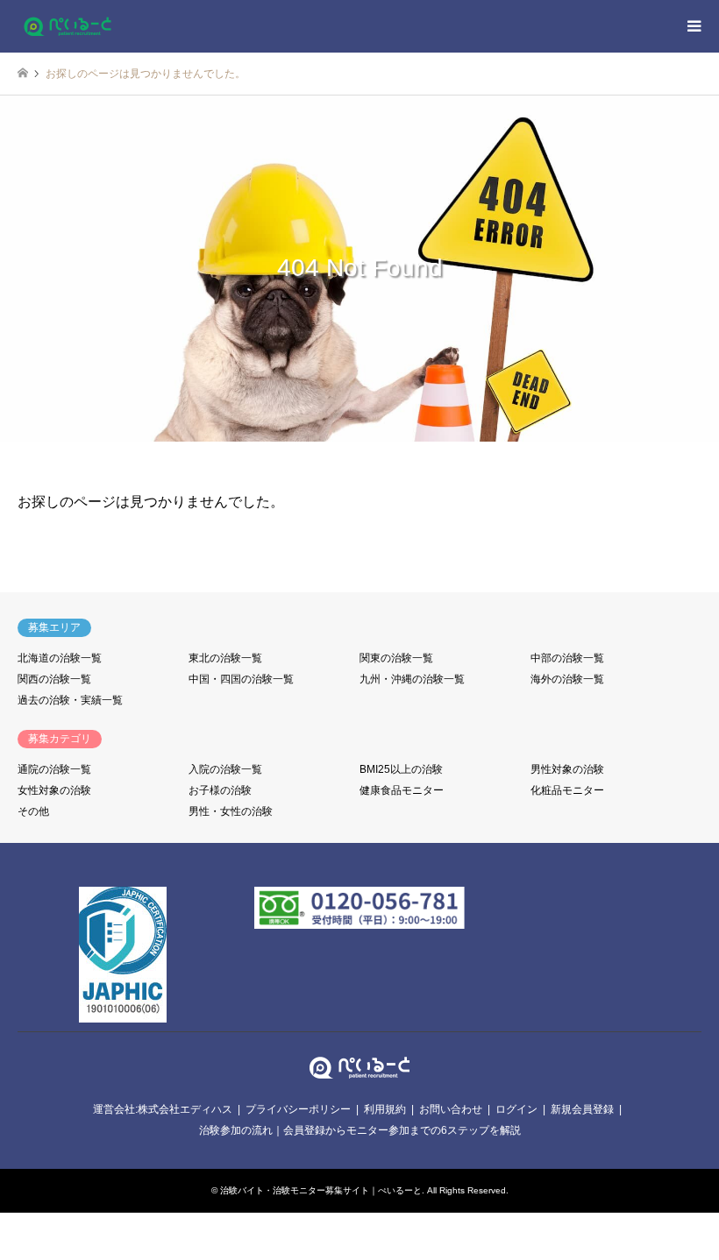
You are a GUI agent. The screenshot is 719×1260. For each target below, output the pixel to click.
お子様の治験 (220, 790)
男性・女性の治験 (231, 811)
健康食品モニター (402, 790)
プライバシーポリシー (298, 1109)
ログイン (516, 1109)
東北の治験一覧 (225, 658)
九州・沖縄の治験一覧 (412, 679)
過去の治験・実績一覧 (70, 700)
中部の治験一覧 (567, 658)
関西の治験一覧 (54, 679)
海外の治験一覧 (567, 679)
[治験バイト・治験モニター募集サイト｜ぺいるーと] (67, 26)
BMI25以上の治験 (401, 769)
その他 (33, 811)
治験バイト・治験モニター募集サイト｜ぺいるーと (321, 1190)
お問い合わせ (450, 1109)
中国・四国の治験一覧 (241, 679)
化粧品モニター (567, 790)
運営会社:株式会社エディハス (162, 1109)
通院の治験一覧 (54, 769)
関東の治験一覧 (396, 658)
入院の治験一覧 (225, 769)
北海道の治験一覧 (60, 658)
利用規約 (385, 1109)
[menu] (692, 26)
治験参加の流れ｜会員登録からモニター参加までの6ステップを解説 (360, 1130)
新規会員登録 (582, 1109)
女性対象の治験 (54, 790)
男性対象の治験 (567, 769)
